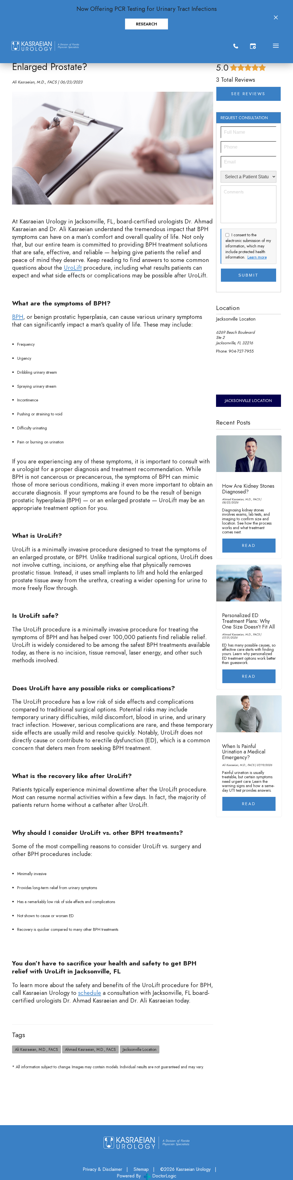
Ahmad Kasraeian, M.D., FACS (90, 1049)
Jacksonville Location (140, 1049)
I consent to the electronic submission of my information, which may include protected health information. (248, 246)
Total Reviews (235, 79)
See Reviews (248, 94)
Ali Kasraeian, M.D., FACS (36, 1049)
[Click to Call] (236, 46)
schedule (89, 993)
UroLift (73, 267)
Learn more (257, 257)
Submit (248, 275)
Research (146, 24)
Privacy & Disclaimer (102, 1169)
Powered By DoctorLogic (146, 1176)
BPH (17, 317)
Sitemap (141, 1169)
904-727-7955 (241, 351)
